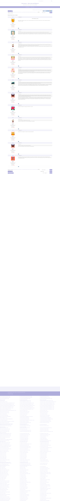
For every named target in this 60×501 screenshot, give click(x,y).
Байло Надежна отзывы (2, 441)
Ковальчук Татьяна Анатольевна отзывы (25, 427)
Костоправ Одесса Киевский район (4, 415)
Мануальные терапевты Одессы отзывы (24, 411)
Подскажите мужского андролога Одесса (45, 479)
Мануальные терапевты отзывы (23, 410)
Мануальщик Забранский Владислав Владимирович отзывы (47, 406)
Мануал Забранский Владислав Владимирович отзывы (26, 406)
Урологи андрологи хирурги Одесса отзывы (25, 473)
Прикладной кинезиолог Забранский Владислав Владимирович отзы (48, 401)
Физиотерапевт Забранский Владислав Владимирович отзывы (27, 405)
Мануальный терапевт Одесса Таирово (44, 422)
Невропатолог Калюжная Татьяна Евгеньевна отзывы (46, 431)
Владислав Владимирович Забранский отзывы (25, 400)
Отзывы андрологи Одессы (3, 477)
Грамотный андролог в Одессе (3, 488)
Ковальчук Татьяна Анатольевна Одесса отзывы (46, 427)
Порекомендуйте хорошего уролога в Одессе (45, 488)
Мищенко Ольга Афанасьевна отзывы (4, 451)
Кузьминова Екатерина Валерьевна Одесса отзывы (46, 398)
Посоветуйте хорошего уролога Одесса (4, 500)
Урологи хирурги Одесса (43, 466)
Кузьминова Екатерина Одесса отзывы (4, 398)
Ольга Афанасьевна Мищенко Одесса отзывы (5, 446)
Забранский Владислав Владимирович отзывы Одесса (26, 416)
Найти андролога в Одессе (23, 479)
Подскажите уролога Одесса (3, 495)
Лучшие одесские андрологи (43, 495)
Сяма (13, 42)
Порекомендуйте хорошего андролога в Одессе (45, 493)
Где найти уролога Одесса (23, 493)
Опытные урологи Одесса (43, 483)
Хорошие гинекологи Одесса (43, 457)
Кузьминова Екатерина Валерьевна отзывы (25, 398)
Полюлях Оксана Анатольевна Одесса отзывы (45, 440)
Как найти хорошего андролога (23, 484)
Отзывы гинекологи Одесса (3, 458)
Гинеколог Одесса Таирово (3, 452)
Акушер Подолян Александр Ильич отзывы (45, 434)
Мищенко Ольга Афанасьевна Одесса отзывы (45, 451)
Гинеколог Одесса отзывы (23, 458)
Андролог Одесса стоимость (23, 478)
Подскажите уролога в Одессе (3, 483)
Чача (13, 67)
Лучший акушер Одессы (2, 438)
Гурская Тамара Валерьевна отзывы (4, 464)
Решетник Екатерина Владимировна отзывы (5, 397)
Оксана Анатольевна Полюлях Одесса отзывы (5, 434)
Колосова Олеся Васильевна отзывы (4, 447)
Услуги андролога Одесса (23, 477)
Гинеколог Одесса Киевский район (24, 452)
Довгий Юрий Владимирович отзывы (24, 424)
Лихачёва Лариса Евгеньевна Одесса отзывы (5, 462)
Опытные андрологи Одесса (3, 490)
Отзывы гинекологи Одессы (23, 453)
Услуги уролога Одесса (43, 477)
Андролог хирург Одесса (3, 466)
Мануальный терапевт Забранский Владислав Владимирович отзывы (8, 410)
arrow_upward (58, 499)
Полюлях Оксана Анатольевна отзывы (4, 440)
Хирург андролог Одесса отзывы (4, 472)
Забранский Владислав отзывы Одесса (44, 416)
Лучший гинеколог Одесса (3, 453)
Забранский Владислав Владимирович (24, 417)
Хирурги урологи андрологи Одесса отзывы (45, 472)
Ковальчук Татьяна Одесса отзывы (4, 427)
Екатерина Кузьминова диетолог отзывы (45, 397)
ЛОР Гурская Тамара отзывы (43, 464)
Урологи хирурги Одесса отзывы (44, 467)
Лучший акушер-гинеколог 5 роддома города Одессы (6, 439)
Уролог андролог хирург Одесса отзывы (45, 468)
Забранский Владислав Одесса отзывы (4, 422)
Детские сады (29, 169)
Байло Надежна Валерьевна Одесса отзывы (5, 442)
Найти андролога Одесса (43, 499)
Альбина (13, 29)
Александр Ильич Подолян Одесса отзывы (25, 434)
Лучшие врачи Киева (2, 400)
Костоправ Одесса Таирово (23, 415)
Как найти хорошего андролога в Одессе (4, 484)
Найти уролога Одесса (22, 489)
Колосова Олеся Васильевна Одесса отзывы (25, 447)
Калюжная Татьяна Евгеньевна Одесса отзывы (25, 431)
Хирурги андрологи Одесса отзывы (4, 473)
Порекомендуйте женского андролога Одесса (45, 473)
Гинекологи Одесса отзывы (3, 457)
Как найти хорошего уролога (43, 490)
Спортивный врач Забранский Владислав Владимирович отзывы (7, 405)
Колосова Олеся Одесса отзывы (44, 446)
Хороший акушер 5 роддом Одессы (24, 439)
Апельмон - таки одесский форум (30, 3)
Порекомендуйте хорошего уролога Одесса (5, 494)
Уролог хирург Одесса (2, 467)
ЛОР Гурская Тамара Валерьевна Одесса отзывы (25, 465)
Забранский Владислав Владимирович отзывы (45, 421)
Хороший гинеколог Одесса (43, 453)
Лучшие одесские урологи (23, 500)
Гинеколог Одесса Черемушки (43, 452)
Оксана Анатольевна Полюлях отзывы (24, 433)
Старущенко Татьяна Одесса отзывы (44, 442)
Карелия (13, 155)
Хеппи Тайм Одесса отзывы (35, 169)
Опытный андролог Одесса (43, 494)
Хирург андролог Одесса (23, 468)
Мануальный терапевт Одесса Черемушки (45, 415)
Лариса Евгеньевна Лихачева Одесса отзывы (25, 446)
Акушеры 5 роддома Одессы (43, 438)
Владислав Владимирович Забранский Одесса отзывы (46, 400)
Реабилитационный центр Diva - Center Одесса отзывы (6, 424)
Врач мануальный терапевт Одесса (44, 411)
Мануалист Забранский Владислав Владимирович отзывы (6, 406)
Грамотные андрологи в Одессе (23, 488)
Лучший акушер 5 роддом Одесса (44, 439)
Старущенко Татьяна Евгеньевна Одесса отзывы (5, 433)
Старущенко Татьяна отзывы (23, 442)
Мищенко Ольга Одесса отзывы (23, 451)
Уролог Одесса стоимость (3, 478)
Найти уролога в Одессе (3, 493)
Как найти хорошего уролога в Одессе (24, 494)
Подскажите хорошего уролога (23, 499)
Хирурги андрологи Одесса (3, 468)
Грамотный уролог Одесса (23, 483)
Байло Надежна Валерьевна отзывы (44, 441)
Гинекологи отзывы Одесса (23, 457)
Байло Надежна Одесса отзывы (23, 441)
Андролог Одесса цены (43, 478)
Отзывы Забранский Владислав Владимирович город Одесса (7, 421)
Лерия (13, 92)
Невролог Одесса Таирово (3, 432)
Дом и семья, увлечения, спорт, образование (21, 169)
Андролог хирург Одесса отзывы (24, 472)
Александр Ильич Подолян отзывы (44, 433)
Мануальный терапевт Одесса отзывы (4, 411)
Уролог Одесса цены (2, 479)
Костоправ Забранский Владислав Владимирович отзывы (47, 405)
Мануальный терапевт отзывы (43, 410)
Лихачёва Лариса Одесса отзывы (24, 462)
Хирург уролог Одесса (22, 467)
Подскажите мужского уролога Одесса (44, 500)
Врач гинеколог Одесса (43, 458)
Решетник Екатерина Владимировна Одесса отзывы (26, 397)
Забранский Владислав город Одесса (24, 421)
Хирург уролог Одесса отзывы (23, 466)
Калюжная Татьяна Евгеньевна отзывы (4, 431)
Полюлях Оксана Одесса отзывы (24, 440)
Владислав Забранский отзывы (3, 401)
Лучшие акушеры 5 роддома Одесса (24, 438)
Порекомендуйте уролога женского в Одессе (25, 490)
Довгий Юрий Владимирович (43, 424)
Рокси (13, 130)
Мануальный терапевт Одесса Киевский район (5, 416)
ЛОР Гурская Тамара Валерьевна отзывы (4, 465)
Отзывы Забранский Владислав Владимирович (45, 417)
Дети (27, 169)
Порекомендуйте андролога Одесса (4, 489)
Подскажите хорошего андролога (44, 489)
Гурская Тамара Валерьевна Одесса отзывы (25, 464)
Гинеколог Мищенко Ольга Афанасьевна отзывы (46, 447)
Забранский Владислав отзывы (3, 417)
